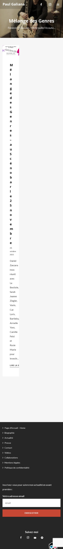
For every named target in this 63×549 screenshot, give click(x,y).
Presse (8, 443)
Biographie (9, 433)
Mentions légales (12, 462)
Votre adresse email (13, 496)
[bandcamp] (42, 537)
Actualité (9, 438)
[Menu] (58, 4)
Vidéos (8, 452)
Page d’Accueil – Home (15, 428)
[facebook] (41, 4)
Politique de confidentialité (17, 467)
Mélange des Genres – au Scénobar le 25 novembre (11, 154)
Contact (8, 447)
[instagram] (50, 4)
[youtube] (35, 539)
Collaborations (11, 457)
